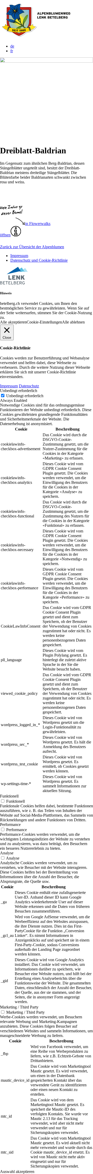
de (12, 46)
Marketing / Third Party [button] (19, 1007)
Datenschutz (29, 386)
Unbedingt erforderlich (24, 396)
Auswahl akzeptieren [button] (17, 1171)
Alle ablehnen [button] (73, 322)
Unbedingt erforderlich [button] (18, 390)
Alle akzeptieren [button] (13, 322)
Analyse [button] (6, 853)
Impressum (19, 255)
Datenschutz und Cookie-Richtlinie (39, 260)
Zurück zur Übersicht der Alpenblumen (32, 247)
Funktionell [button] (9, 796)
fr (11, 51)
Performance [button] (10, 824)
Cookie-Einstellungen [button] (44, 322)
